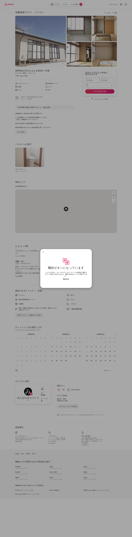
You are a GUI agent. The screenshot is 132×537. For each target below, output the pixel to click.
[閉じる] (43, 252)
